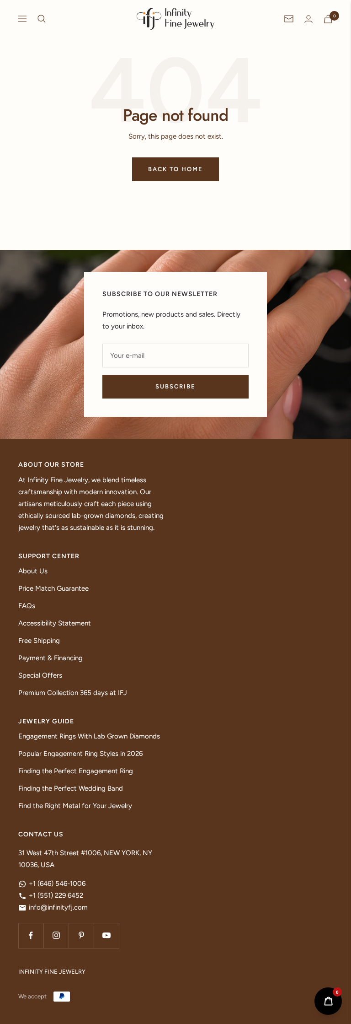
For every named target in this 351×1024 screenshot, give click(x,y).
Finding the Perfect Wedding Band (70, 788)
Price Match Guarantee (53, 588)
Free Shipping (39, 640)
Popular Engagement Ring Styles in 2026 (80, 753)
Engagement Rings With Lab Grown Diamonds (89, 736)
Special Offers (40, 675)
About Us (33, 571)
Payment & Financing (50, 658)
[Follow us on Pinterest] (81, 935)
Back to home (175, 169)
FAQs (26, 606)
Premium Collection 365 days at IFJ (72, 693)
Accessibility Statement (54, 623)
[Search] (41, 19)
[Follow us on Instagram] (56, 935)
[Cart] (328, 19)
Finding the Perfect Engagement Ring (75, 771)
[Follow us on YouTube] (106, 935)
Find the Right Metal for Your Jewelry (75, 806)
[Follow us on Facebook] (30, 935)
